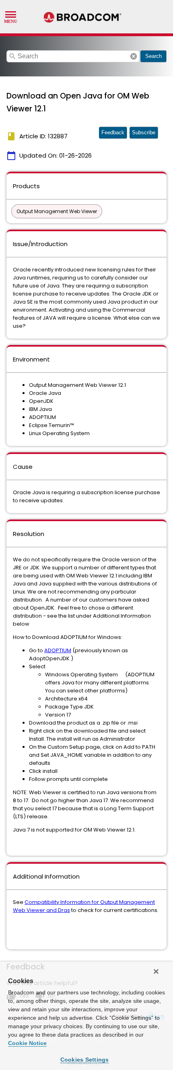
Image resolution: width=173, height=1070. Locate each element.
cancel (134, 56)
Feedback (112, 132)
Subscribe (143, 132)
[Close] (156, 971)
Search (153, 56)
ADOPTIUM (57, 650)
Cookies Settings (84, 1059)
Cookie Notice (27, 1043)
